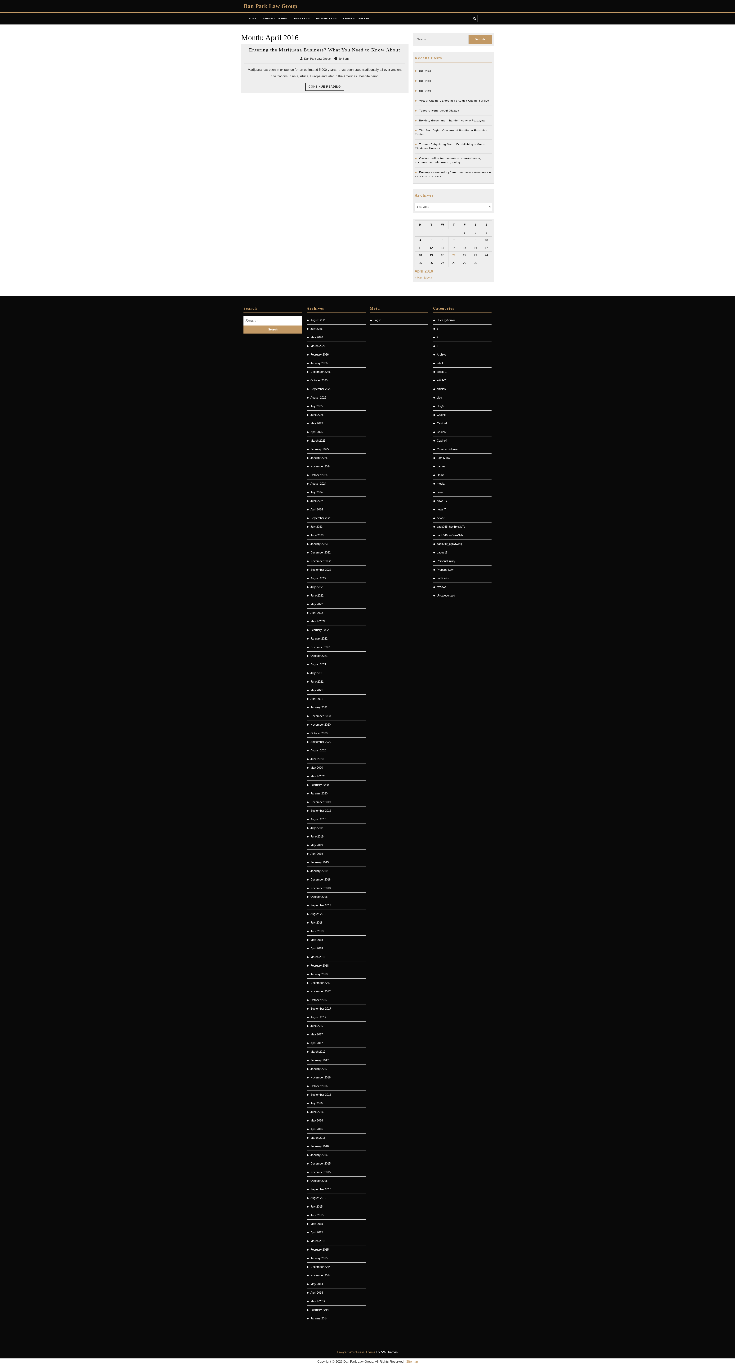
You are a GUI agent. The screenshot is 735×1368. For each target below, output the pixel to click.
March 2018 (317, 957)
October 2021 (318, 655)
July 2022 (316, 586)
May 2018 (316, 939)
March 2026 (317, 345)
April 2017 (316, 1043)
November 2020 (320, 724)
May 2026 (316, 337)
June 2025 (316, 414)
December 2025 (320, 371)
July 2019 (316, 827)
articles (441, 389)
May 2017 (316, 1034)
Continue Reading (326, 88)
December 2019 (320, 802)
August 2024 (318, 483)
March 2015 (317, 1241)
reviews (442, 586)
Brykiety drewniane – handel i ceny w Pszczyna (452, 120)
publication (443, 578)
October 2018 (318, 896)
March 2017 (317, 1051)
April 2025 (316, 432)
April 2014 (316, 1292)
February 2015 (319, 1249)
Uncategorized (446, 595)
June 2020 (316, 759)
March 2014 (317, 1301)
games (441, 466)
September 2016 (320, 1094)
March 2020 (317, 776)
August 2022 (318, 578)
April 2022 (316, 612)
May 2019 (316, 845)
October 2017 (318, 1000)
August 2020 (318, 750)
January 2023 (318, 543)
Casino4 (442, 440)
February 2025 (319, 449)
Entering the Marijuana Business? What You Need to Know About (324, 49)
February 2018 (319, 965)
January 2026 (318, 363)
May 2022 (316, 604)
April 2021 (316, 698)
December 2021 (320, 647)
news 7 (441, 509)
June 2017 (316, 1025)
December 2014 (320, 1266)
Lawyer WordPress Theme (356, 1352)
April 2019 (316, 853)
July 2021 (316, 673)
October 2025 (318, 380)
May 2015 (316, 1223)
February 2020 (319, 784)
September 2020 (320, 741)
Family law (443, 457)
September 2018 (320, 905)
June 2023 (316, 535)
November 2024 (320, 466)
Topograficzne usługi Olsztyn (439, 110)
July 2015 (316, 1206)
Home (252, 18)
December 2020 (320, 716)
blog (439, 397)
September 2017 (320, 1008)
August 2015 (318, 1198)
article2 (441, 380)
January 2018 (318, 974)
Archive (441, 354)
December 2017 (320, 982)
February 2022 (319, 630)
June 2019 (316, 836)
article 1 (442, 371)
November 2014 (320, 1275)
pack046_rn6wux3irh (450, 535)
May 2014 (316, 1284)
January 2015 (318, 1258)
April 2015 (316, 1232)
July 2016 (316, 1103)
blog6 (440, 406)
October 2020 (318, 733)
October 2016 (318, 1086)
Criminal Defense (356, 18)
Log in (377, 320)
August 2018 (318, 914)
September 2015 (320, 1189)
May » (428, 277)
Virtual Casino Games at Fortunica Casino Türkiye (454, 100)
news (440, 492)
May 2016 (316, 1120)
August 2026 (318, 320)
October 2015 (318, 1180)
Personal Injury (275, 18)
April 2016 (316, 1129)
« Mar (418, 277)
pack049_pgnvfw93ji (449, 543)
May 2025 (316, 423)
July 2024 (316, 492)
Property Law (326, 18)
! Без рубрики (446, 320)
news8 (441, 518)
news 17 (442, 500)
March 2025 (317, 440)
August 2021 (318, 664)
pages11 (442, 552)
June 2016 (316, 1111)
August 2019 (318, 819)
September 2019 (320, 810)
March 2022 (317, 621)
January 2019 (318, 870)
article (440, 363)
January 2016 (318, 1154)
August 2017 (318, 1017)
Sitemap (412, 1361)
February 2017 (319, 1060)
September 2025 (320, 389)
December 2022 (320, 552)
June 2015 (316, 1215)
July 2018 (316, 922)
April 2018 (316, 948)
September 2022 (320, 569)
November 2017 (320, 991)
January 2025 (318, 457)
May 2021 (316, 690)
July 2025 (316, 406)
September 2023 (320, 518)
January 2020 (318, 793)
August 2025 (318, 397)
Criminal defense (447, 449)
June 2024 (316, 500)
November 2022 (320, 561)
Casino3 (442, 432)
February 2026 (319, 354)
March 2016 (317, 1137)
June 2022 (316, 595)
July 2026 (316, 328)
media (440, 483)
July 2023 (316, 526)
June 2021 (316, 681)
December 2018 (320, 879)
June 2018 (316, 931)
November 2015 (320, 1172)
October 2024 (318, 475)
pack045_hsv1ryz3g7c (451, 526)
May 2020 (316, 767)
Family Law (302, 18)
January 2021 (318, 707)
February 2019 (319, 862)
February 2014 (319, 1309)
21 (453, 255)
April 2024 (316, 509)
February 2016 (319, 1146)
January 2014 (318, 1318)
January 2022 (318, 638)
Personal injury (446, 561)
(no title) (425, 70)
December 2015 (320, 1163)
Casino (441, 414)
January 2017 (318, 1068)
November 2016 (320, 1077)
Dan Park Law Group (270, 6)
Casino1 (442, 423)
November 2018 (320, 888)
